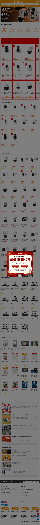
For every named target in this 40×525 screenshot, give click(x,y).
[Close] (33, 250)
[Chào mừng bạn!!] (20, 264)
